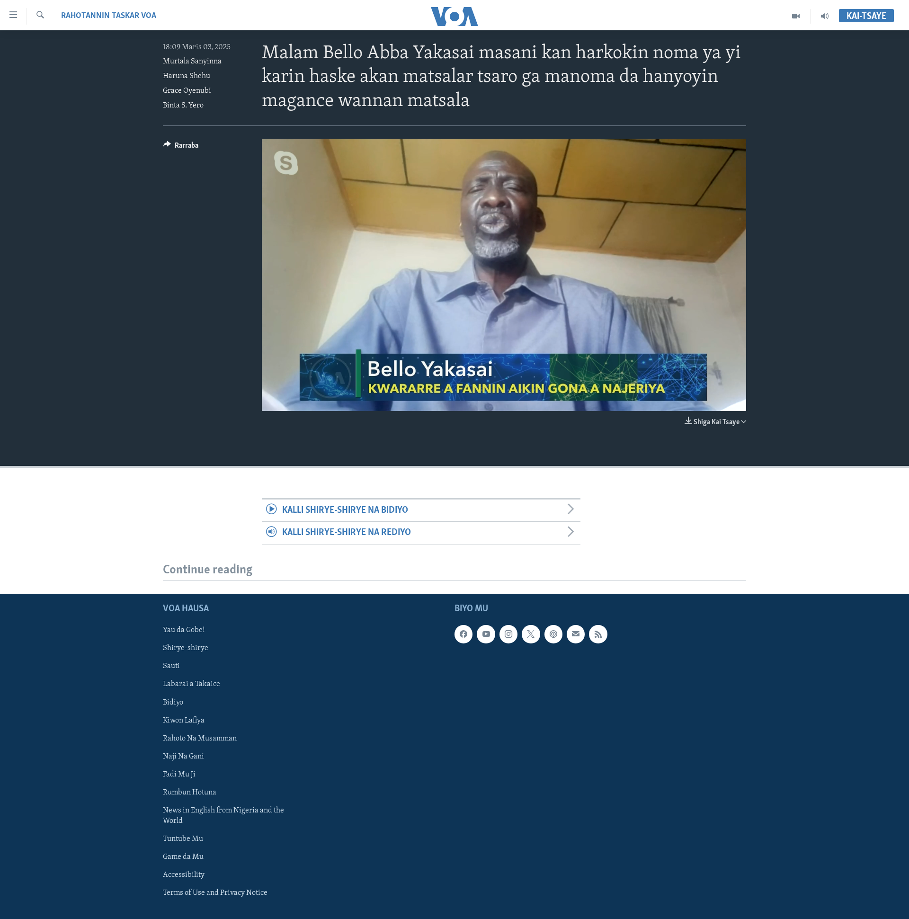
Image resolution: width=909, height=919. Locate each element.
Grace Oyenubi (187, 91)
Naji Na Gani (183, 756)
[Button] (180, 148)
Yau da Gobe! (184, 630)
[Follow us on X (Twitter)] (531, 634)
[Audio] (825, 16)
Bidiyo (173, 702)
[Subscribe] (576, 634)
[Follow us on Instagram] (508, 634)
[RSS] (598, 634)
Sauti (171, 666)
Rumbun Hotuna (189, 792)
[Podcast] (553, 634)
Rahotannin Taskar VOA (108, 16)
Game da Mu (183, 857)
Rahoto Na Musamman (200, 738)
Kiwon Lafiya (184, 720)
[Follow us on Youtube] (486, 634)
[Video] (796, 16)
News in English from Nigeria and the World (223, 815)
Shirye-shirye (185, 648)
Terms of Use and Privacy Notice (215, 893)
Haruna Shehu (186, 76)
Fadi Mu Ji (179, 774)
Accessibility (184, 875)
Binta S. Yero (183, 105)
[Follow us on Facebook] (463, 634)
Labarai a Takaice (191, 684)
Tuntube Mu (183, 838)
